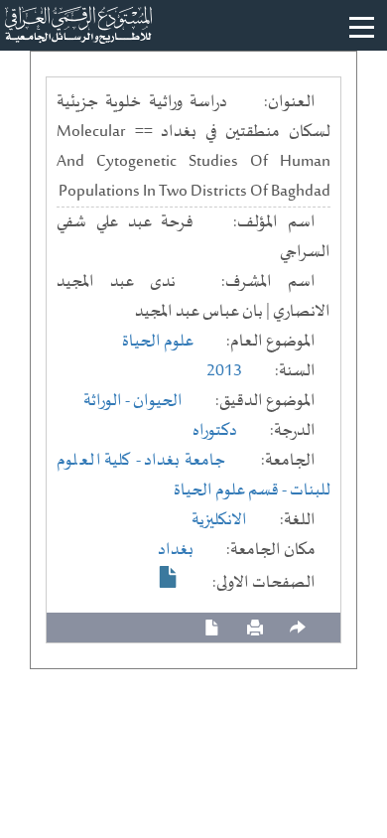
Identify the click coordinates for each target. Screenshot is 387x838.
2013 (224, 371)
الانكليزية (219, 520)
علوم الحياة (158, 341)
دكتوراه (215, 431)
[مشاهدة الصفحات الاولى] (169, 577)
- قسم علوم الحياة (232, 490)
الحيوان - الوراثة (133, 401)
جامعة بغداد (185, 461)
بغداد (176, 550)
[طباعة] (255, 628)
